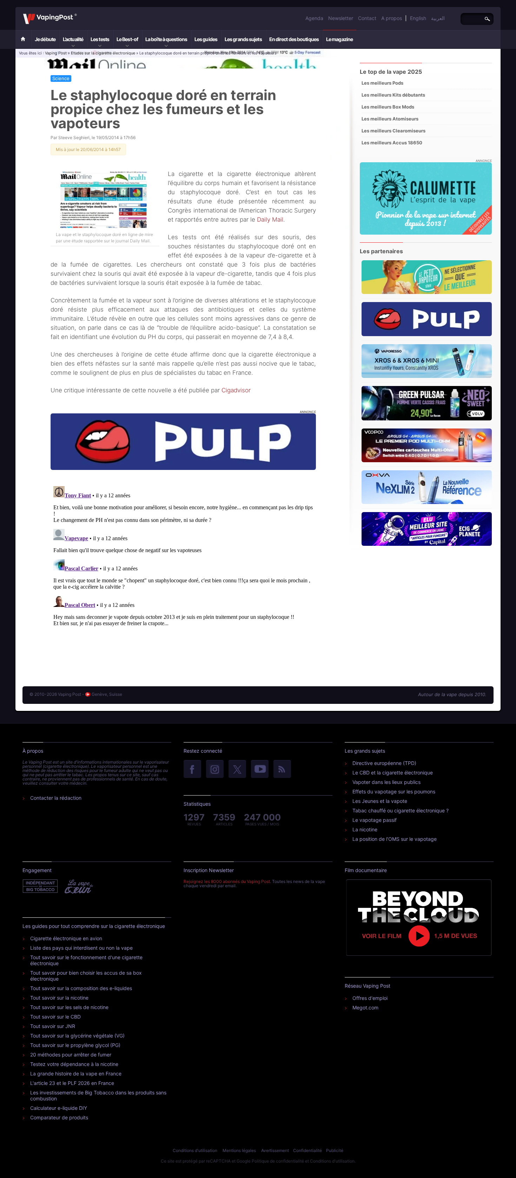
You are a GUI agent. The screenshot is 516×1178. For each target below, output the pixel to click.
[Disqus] (183, 571)
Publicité (334, 1150)
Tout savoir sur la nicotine (59, 998)
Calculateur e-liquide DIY (58, 1108)
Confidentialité (307, 1150)
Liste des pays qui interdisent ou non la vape (81, 948)
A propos (391, 18)
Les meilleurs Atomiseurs (390, 119)
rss (282, 769)
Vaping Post (78, 14)
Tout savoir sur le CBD (55, 1017)
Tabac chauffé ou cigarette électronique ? (400, 810)
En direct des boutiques (294, 39)
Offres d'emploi (370, 998)
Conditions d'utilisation (195, 1150)
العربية (438, 18)
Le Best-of (127, 39)
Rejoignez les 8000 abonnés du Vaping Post (227, 881)
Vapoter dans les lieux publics (386, 782)
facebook (192, 769)
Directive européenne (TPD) (384, 763)
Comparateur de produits (59, 1117)
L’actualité (73, 39)
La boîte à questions (166, 39)
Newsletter (340, 18)
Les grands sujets (243, 39)
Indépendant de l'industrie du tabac (40, 886)
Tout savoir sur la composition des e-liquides (81, 988)
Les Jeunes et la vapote (379, 801)
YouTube (260, 769)
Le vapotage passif (374, 820)
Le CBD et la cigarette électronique (392, 772)
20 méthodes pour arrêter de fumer (70, 1055)
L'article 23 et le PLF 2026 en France (72, 1083)
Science (61, 78)
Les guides (205, 39)
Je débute (45, 39)
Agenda (314, 18)
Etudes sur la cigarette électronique (103, 53)
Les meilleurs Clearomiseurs (393, 130)
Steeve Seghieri (74, 137)
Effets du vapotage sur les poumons (393, 791)
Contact (367, 18)
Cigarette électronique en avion (66, 938)
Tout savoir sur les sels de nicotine (69, 1007)
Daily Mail (270, 219)
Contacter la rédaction (55, 798)
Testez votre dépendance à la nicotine (74, 1064)
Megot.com (365, 1007)
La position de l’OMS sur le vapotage (394, 839)
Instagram (215, 769)
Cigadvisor (236, 390)
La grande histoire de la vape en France (75, 1073)
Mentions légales (239, 1150)
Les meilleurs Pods (382, 83)
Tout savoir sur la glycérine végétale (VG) (77, 1036)
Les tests (100, 39)
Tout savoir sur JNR (52, 1026)
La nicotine (364, 829)
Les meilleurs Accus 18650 (392, 142)
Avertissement (275, 1150)
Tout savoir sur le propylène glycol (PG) (75, 1045)
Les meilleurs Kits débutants (393, 95)
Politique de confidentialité (278, 1161)
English (418, 18)
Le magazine (339, 39)
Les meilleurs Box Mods (388, 107)
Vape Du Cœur (78, 886)
